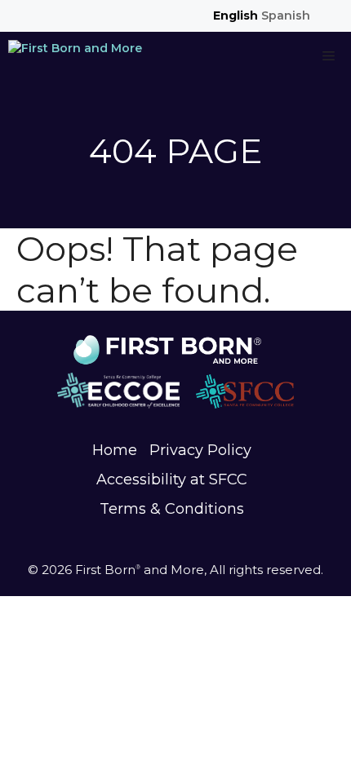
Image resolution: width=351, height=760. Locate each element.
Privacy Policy (200, 450)
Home (114, 450)
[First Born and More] (75, 56)
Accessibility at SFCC (171, 479)
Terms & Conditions (172, 509)
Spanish (285, 15)
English (235, 15)
